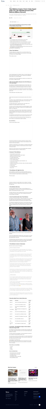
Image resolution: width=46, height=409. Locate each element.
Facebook (11, 346)
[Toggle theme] (44, 1)
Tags (24, 394)
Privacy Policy (31, 404)
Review (16, 396)
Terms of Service (36, 404)
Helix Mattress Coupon (13, 355)
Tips (15, 400)
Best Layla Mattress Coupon (14, 357)
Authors (25, 395)
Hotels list (16, 394)
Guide (15, 395)
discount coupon (23, 39)
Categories (25, 393)
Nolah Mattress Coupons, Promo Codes (15, 356)
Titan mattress (11, 198)
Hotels (15, 393)
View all (36, 367)
